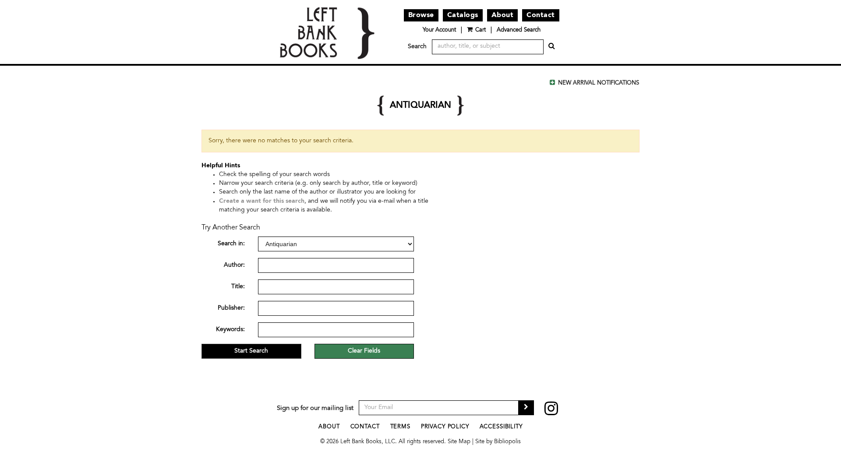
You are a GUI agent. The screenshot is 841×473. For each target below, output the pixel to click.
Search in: (231, 244)
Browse (421, 15)
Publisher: (231, 308)
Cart (481, 30)
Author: (234, 265)
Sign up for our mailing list (315, 408)
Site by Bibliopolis (498, 442)
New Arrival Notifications (597, 83)
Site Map (459, 442)
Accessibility (501, 427)
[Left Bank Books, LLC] (327, 32)
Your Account (439, 30)
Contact (541, 15)
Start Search (251, 351)
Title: (238, 287)
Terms (400, 427)
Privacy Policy (445, 427)
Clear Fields (364, 351)
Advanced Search (519, 30)
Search (417, 47)
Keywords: (230, 330)
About (502, 15)
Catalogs (462, 15)
